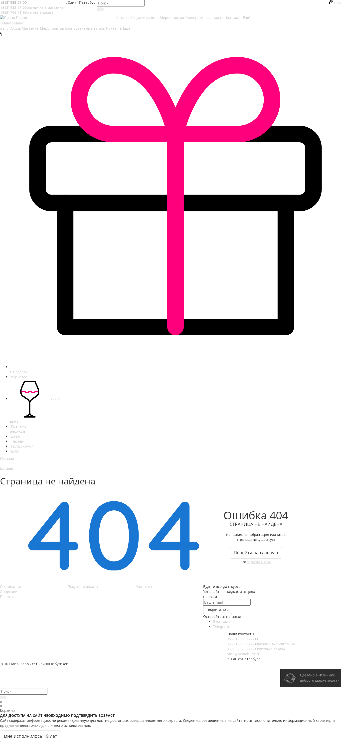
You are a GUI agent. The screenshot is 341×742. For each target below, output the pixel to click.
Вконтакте (222, 621)
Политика (8, 596)
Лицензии (8, 591)
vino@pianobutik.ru (243, 653)
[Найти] (100, 9)
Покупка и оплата (83, 586)
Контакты (144, 586)
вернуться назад (259, 562)
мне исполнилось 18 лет (30, 736)
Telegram (221, 626)
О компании (10, 586)
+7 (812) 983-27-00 (242, 639)
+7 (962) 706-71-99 (256, 649)
